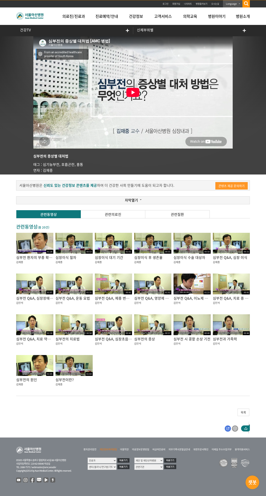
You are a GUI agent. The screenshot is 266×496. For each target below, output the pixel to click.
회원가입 (176, 3)
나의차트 (188, 3)
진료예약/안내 (106, 16)
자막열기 (131, 200)
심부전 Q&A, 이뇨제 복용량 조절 (198, 298)
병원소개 (243, 16)
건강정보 (136, 16)
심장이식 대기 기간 (109, 257)
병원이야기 (216, 16)
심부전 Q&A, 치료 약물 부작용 (39, 339)
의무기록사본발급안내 (179, 449)
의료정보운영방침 (140, 449)
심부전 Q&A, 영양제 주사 (153, 298)
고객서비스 (163, 16)
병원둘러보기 (201, 3)
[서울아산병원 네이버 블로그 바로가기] (39, 480)
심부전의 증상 (144, 339)
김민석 (19, 303)
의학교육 (190, 16)
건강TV (25, 30)
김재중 (48, 170)
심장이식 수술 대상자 (189, 257)
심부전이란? (64, 379)
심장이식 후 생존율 (148, 257)
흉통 (80, 164)
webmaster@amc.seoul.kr (44, 467)
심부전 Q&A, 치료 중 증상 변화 (236, 298)
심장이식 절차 (65, 257)
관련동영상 (48, 214)
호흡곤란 (68, 164)
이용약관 (124, 449)
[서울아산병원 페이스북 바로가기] (32, 480)
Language (231, 3)
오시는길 (215, 3)
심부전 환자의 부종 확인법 (35, 257)
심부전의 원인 (26, 379)
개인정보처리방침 (108, 449)
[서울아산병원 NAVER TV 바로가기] (46, 480)
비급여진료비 (158, 449)
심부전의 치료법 (67, 339)
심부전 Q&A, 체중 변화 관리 (116, 298)
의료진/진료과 (73, 16)
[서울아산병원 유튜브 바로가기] (19, 480)
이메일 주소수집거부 (222, 449)
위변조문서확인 (200, 449)
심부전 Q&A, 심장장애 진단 (36, 298)
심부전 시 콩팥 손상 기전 (192, 339)
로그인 (165, 3)
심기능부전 (51, 164)
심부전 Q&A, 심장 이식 (230, 257)
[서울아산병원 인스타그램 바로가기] (25, 480)
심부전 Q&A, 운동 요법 (72, 298)
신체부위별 (145, 30)
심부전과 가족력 (225, 339)
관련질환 (177, 214)
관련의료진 (113, 214)
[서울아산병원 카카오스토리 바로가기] (53, 480)
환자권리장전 (90, 449)
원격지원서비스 (242, 449)
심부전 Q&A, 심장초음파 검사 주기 (121, 339)
